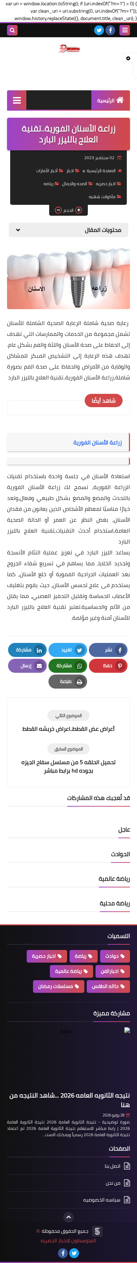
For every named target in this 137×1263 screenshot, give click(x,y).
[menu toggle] (124, 30)
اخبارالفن (110, 971)
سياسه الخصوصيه (101, 1199)
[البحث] (12, 30)
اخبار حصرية (44, 956)
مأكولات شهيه (102, 197)
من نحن (113, 1182)
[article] (68, 721)
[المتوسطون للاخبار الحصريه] (68, 48)
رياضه (48, 184)
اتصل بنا (112, 1167)
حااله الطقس (105, 986)
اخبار (70, 171)
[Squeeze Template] (97, 1231)
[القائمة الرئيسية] (16, 100)
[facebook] (110, 30)
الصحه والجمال (74, 184)
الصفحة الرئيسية (101, 171)
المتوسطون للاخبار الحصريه (68, 1240)
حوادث (112, 956)
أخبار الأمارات (47, 171)
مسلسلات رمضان (55, 986)
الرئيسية (106, 100)
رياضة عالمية (68, 971)
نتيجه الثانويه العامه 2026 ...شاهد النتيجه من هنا (69, 1100)
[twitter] (99, 30)
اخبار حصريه (106, 184)
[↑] (68, 1217)
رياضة (80, 956)
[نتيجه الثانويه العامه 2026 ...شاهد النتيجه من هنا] (68, 1058)
